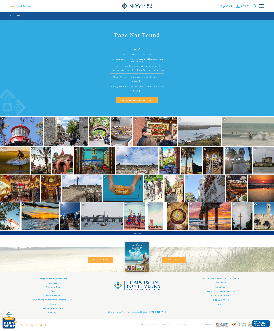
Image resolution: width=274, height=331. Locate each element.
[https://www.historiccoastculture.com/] (222, 324)
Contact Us (125, 77)
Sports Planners (221, 296)
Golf (53, 291)
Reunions (221, 283)
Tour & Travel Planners (221, 291)
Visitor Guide (100, 260)
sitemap (136, 90)
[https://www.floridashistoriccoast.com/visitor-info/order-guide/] (137, 257)
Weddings (221, 287)
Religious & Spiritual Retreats (221, 278)
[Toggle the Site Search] (254, 6)
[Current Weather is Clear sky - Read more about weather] (12, 6)
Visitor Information (53, 308)
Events (52, 304)
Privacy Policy (192, 325)
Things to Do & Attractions (137, 100)
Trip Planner (24, 6)
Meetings (52, 312)
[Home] (137, 6)
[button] (261, 323)
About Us (176, 325)
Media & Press (221, 300)
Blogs (221, 304)
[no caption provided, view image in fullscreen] (70, 216)
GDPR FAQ (208, 325)
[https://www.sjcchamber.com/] (238, 324)
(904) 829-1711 (158, 312)
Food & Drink (53, 295)
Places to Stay (53, 287)
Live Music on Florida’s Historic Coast (53, 299)
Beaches (53, 283)
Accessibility (200, 325)
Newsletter (173, 260)
